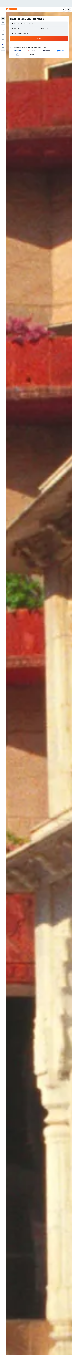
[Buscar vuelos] (3, 14)
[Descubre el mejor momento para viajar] (3, 34)
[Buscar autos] (3, 22)
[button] (3, 9)
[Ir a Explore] (3, 27)
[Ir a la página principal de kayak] (11, 9)
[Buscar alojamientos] (3, 18)
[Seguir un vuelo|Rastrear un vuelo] (3, 30)
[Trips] (3, 39)
